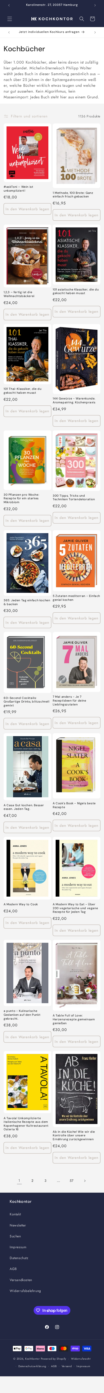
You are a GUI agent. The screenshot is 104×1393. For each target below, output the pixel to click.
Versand (67, 1366)
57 (72, 1180)
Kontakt (15, 1214)
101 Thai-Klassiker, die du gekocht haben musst (23, 391)
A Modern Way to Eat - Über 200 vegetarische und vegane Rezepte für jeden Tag (75, 908)
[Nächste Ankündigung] (95, 5)
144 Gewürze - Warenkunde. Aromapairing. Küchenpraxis (74, 400)
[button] (9, 19)
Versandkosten (21, 1279)
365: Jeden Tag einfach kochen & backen (27, 602)
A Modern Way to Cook (21, 904)
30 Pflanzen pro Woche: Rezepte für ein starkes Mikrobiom (21, 498)
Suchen (15, 1236)
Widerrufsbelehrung (25, 1290)
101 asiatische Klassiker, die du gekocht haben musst (76, 291)
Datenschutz (19, 1257)
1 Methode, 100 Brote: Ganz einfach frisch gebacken (73, 195)
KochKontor (32, 1359)
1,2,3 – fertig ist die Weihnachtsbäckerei (19, 294)
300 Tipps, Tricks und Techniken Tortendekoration (74, 497)
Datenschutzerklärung (32, 1366)
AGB (13, 1268)
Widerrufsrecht (81, 1359)
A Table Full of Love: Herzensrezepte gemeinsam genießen (74, 1019)
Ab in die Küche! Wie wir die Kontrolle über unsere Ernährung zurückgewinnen (74, 1135)
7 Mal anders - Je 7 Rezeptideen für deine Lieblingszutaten (69, 700)
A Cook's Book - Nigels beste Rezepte (74, 805)
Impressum (18, 1247)
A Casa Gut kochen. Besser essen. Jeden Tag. (24, 807)
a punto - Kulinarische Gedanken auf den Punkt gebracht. (22, 1014)
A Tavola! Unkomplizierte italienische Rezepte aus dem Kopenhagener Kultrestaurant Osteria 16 (26, 1124)
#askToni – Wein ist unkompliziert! (18, 189)
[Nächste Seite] (84, 1180)
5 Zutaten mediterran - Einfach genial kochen (76, 598)
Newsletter (18, 1225)
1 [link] (19, 1180)
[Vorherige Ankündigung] (9, 5)
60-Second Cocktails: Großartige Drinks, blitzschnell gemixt (27, 701)
